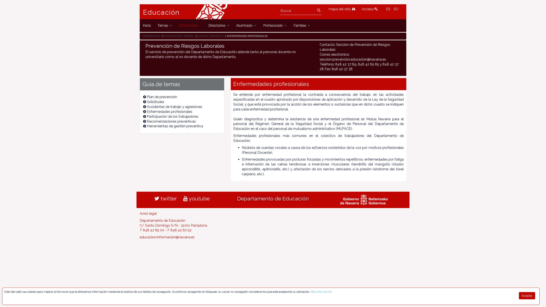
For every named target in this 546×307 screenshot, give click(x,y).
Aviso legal (148, 213)
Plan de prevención (162, 97)
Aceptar (527, 295)
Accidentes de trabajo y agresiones (174, 107)
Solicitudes (155, 102)
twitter (168, 198)
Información (151, 36)
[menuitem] (147, 25)
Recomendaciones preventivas (171, 121)
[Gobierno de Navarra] (364, 199)
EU (396, 9)
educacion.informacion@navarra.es (167, 237)
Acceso (368, 9)
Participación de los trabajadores (172, 116)
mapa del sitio (340, 9)
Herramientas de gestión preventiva (175, 126)
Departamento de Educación (273, 198)
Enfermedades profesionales (169, 112)
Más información (321, 291)
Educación (161, 12)
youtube (199, 198)
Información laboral (179, 36)
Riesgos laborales (210, 36)
